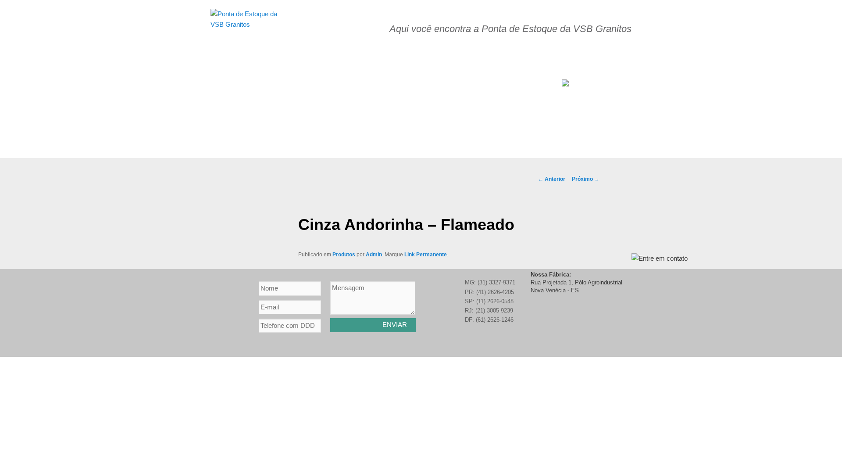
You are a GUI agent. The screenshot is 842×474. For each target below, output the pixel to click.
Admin (374, 254)
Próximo (585, 179)
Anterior (551, 179)
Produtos (343, 254)
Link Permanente (425, 254)
